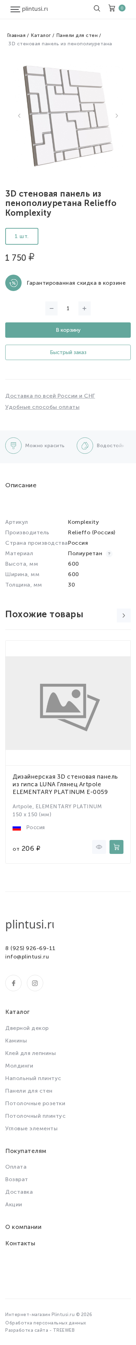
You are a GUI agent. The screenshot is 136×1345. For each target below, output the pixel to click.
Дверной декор (27, 1028)
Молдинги (19, 1065)
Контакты (20, 1243)
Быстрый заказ (68, 352)
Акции (13, 1204)
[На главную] (35, 9)
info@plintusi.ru (27, 956)
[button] (19, 116)
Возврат (16, 1179)
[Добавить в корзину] (116, 847)
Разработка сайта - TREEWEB (40, 1330)
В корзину (68, 330)
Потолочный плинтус (35, 1116)
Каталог (41, 35)
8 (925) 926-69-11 (30, 948)
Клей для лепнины (30, 1053)
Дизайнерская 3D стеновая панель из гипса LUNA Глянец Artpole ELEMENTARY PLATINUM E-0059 (65, 784)
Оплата (16, 1166)
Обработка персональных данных (45, 1322)
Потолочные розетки (35, 1103)
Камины (16, 1040)
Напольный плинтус (33, 1078)
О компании (23, 1226)
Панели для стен (77, 35)
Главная (16, 35)
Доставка (19, 1192)
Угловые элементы (31, 1128)
